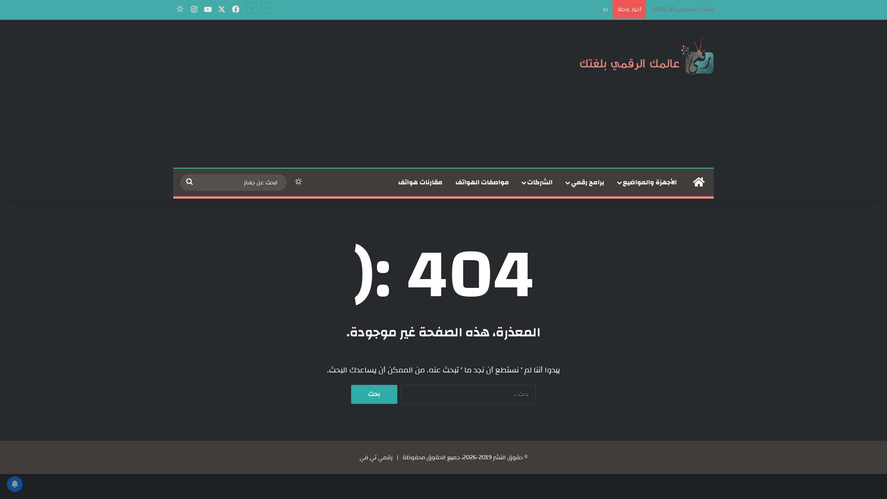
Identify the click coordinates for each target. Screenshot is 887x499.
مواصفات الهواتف (482, 182)
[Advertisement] (351, 93)
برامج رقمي (587, 182)
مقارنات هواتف (420, 182)
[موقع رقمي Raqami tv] (647, 54)
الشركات (540, 182)
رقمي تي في (376, 457)
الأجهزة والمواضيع (650, 182)
